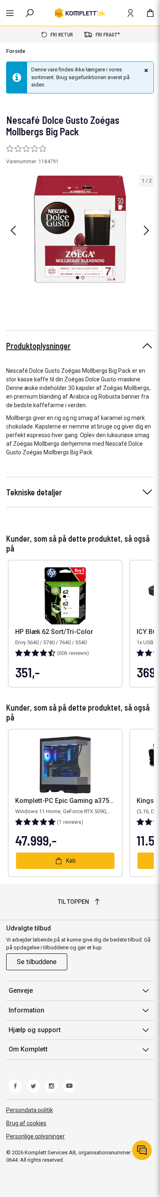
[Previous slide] (13, 230)
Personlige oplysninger (35, 1136)
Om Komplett (28, 1049)
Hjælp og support (35, 1030)
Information (26, 1010)
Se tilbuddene (37, 962)
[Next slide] (146, 230)
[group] (80, 229)
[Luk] (145, 70)
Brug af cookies (26, 1123)
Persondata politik (29, 1110)
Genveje (21, 990)
